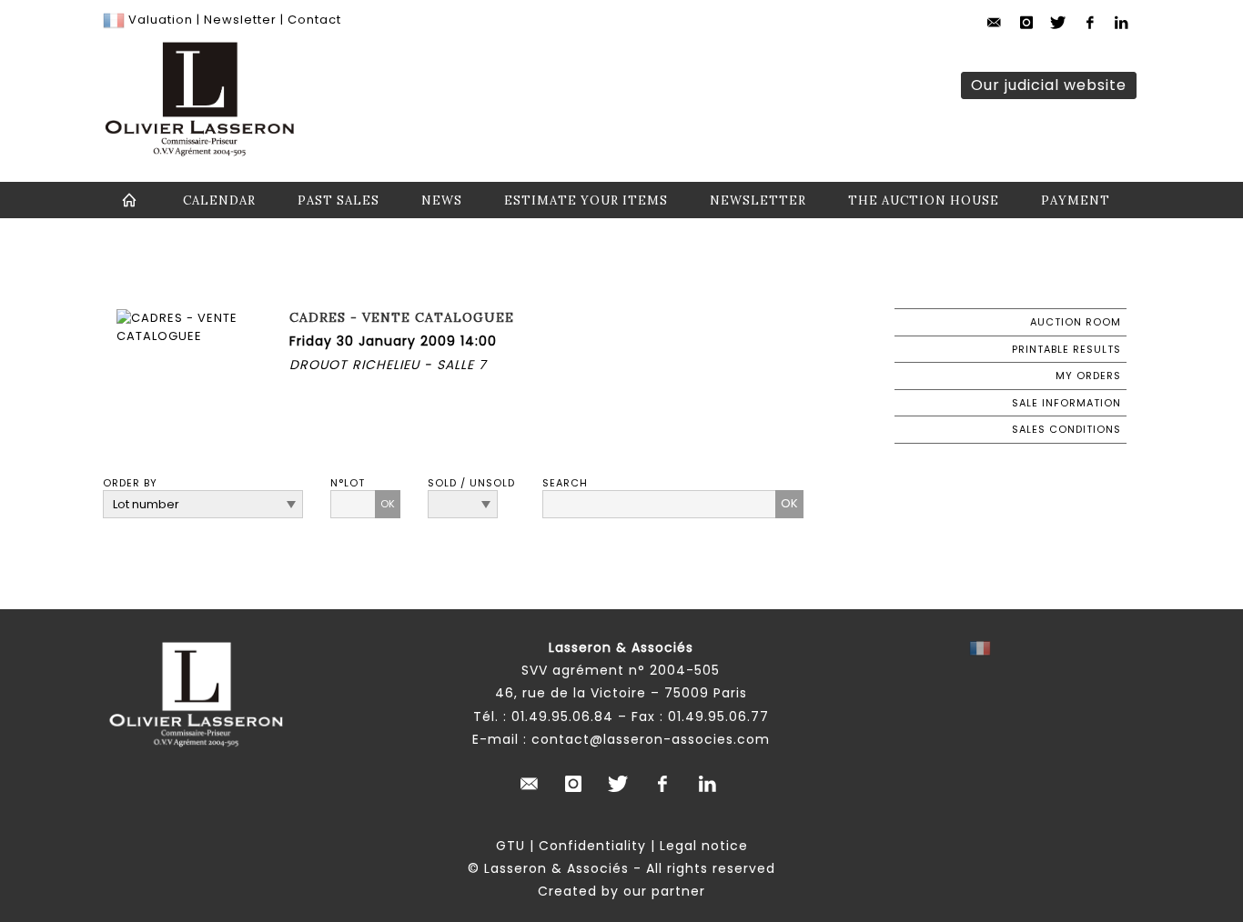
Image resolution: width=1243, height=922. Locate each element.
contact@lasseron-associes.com (650, 739)
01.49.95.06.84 (562, 716)
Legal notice (704, 846)
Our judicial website (1049, 85)
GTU (510, 846)
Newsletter (238, 19)
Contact (314, 19)
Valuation (160, 19)
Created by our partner (621, 891)
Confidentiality (592, 846)
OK (387, 503)
